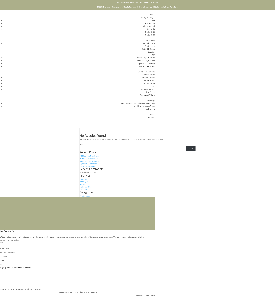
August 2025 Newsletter (88, 164)
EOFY (153, 86)
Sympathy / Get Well (146, 63)
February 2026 (84, 182)
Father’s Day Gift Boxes (145, 58)
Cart (1, 264)
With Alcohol (149, 23)
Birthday (151, 52)
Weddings (151, 100)
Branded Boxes (148, 75)
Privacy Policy (5, 248)
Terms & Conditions (7, 252)
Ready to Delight (148, 17)
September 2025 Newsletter (89, 161)
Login (2, 260)
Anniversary (150, 46)
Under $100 (150, 35)
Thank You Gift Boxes (146, 66)
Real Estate (150, 92)
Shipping (3, 256)
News (152, 114)
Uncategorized (84, 196)
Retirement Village (147, 95)
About (152, 14)
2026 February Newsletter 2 (89, 156)
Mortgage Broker (148, 89)
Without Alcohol (148, 26)
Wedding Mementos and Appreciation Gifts (137, 103)
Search (81, 145)
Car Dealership (149, 83)
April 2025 (83, 189)
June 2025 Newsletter (87, 166)
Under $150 (150, 32)
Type (153, 20)
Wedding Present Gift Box (144, 106)
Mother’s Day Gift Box (146, 60)
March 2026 (83, 179)
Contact (151, 117)
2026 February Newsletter (88, 158)
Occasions (150, 40)
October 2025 (84, 184)
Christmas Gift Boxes (146, 43)
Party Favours (149, 109)
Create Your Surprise (146, 72)
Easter (152, 55)
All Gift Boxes (149, 80)
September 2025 (85, 187)
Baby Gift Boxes (148, 49)
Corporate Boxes (148, 77)
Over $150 (151, 29)
